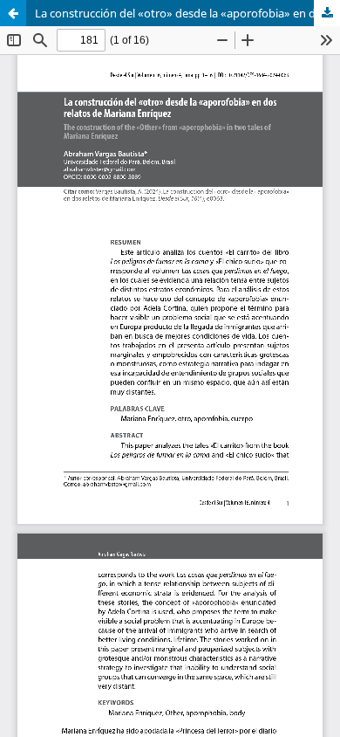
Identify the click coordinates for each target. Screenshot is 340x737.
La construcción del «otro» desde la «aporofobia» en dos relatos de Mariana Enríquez (187, 13)
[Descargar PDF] (327, 13)
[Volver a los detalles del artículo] (13, 13)
